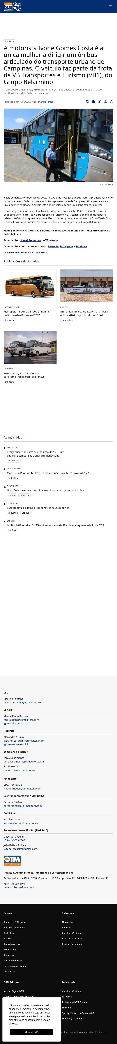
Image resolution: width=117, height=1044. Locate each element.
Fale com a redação (72, 938)
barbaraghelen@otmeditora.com (23, 805)
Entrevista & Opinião (14, 927)
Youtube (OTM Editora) (73, 1018)
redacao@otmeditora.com (19, 887)
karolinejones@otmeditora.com (22, 823)
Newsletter (67, 922)
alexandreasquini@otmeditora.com (24, 740)
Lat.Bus (12, 495)
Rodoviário (13, 460)
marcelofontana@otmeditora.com (23, 702)
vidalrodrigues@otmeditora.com (22, 788)
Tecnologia (9, 971)
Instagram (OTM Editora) (74, 1002)
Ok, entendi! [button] (31, 1032)
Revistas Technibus (72, 944)
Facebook (67, 996)
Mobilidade (10, 949)
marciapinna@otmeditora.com (21, 719)
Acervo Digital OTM (14, 991)
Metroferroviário (12, 944)
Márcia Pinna (45, 101)
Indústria (9, 41)
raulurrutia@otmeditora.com (20, 770)
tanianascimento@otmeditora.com (24, 761)
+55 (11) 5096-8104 (14, 883)
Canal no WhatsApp (72, 933)
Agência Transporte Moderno (19, 996)
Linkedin (66, 1007)
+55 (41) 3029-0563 (14, 840)
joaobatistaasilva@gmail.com (20, 849)
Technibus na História (15, 966)
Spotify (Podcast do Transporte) (78, 1013)
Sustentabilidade (13, 960)
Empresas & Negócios (15, 922)
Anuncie (66, 927)
